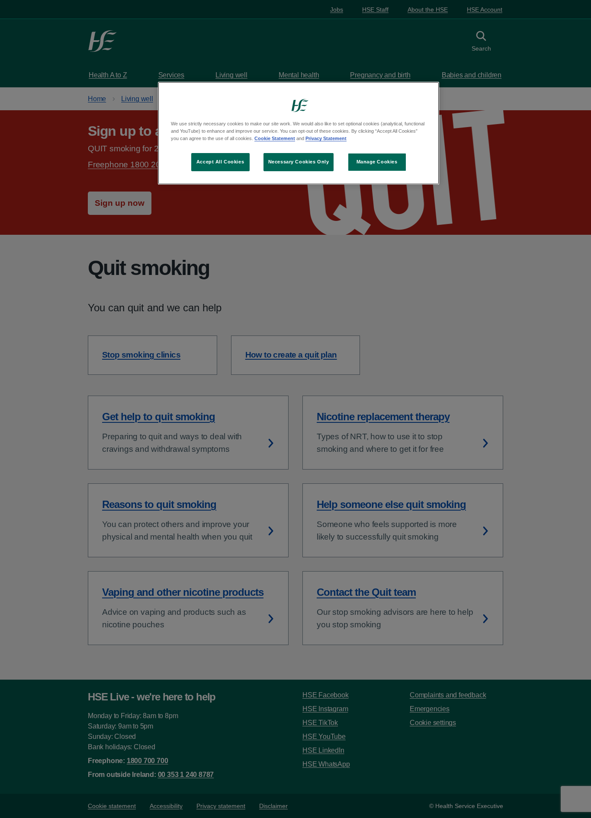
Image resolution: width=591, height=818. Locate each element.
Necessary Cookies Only (298, 161)
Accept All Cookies (220, 161)
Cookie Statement (274, 138)
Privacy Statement (326, 138)
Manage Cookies (377, 161)
